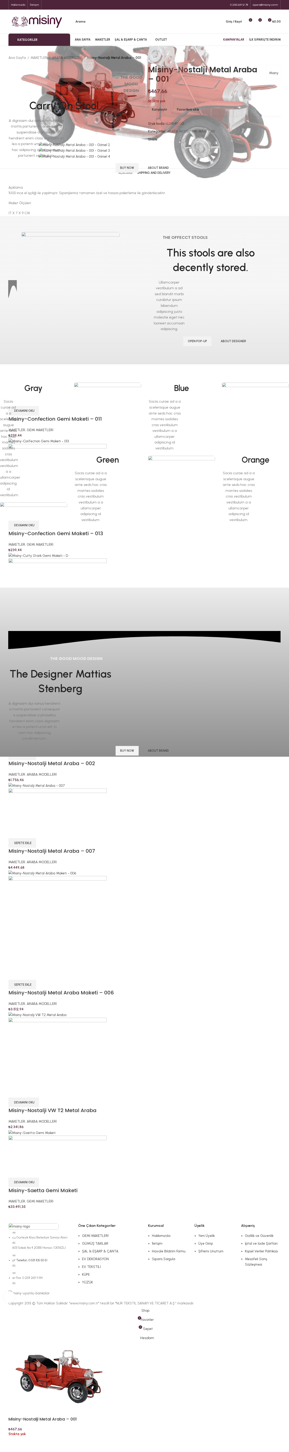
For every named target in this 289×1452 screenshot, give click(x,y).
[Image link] (33, 536)
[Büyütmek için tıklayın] (9, 1297)
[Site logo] (37, 21)
